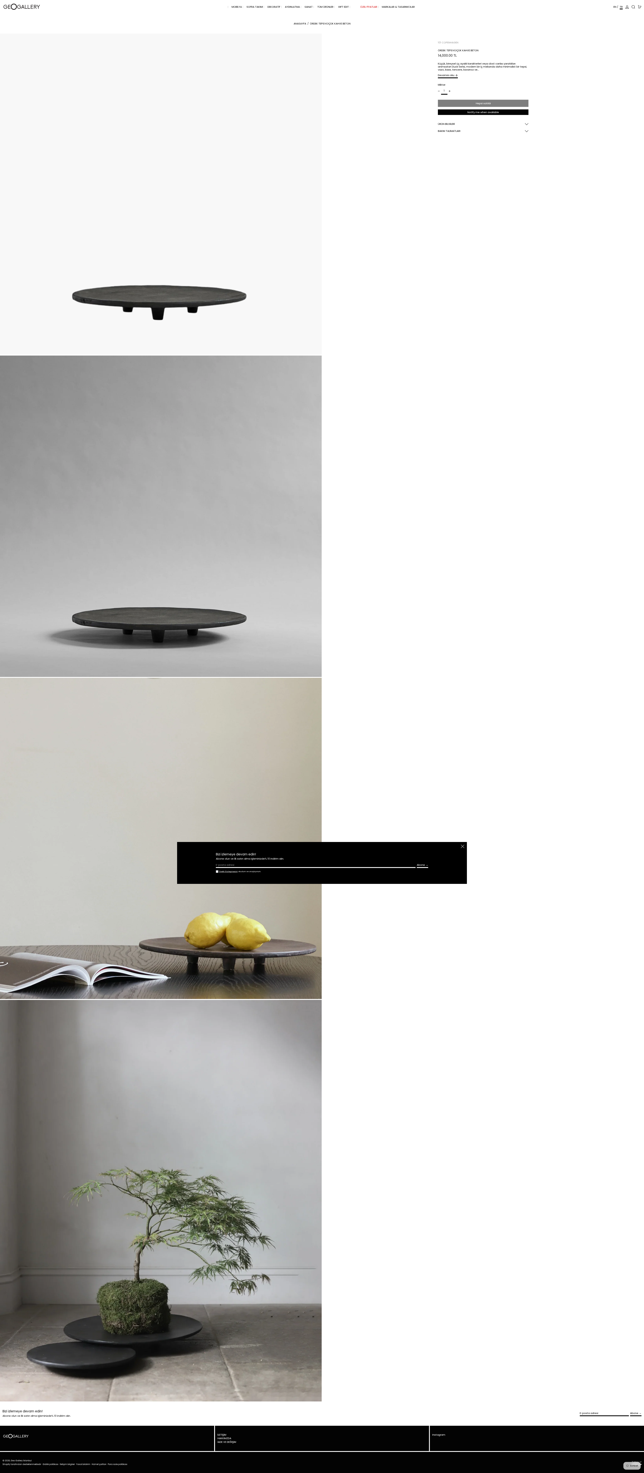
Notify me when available (483, 112)
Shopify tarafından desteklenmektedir (22, 1464)
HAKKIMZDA (224, 1438)
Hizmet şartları (99, 1464)
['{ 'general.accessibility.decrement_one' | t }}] (439, 91)
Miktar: (442, 84)
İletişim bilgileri (67, 1464)
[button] (633, 7)
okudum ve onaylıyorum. (240, 871)
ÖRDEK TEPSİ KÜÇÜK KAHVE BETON (330, 23)
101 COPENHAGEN (448, 42)
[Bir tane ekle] (449, 91)
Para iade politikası (117, 1464)
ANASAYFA (300, 23)
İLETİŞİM (222, 1434)
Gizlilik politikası (50, 1464)
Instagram (438, 1434)
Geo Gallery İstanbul (21, 1460)
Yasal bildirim (83, 1464)
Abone (634, 1413)
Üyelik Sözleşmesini (228, 871)
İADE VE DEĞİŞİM (227, 1442)
